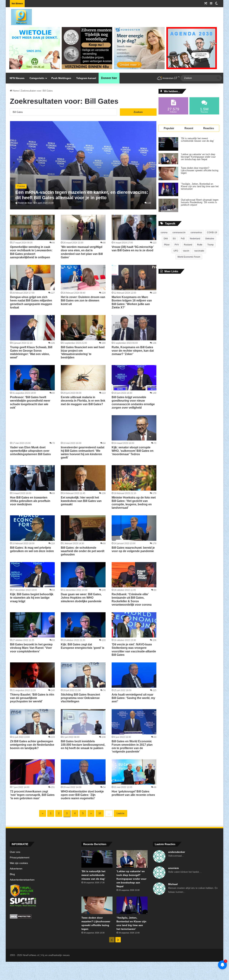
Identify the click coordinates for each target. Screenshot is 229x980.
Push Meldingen (61, 78)
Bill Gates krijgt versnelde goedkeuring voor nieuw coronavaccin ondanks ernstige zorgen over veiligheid (133, 402)
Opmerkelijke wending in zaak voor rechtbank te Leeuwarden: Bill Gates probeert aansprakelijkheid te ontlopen (31, 252)
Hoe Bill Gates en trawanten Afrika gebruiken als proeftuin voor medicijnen (30, 501)
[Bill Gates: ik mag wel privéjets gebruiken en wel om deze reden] (32, 528)
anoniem (173, 868)
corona (164, 232)
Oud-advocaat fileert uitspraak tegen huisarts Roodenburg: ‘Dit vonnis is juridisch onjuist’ (199, 202)
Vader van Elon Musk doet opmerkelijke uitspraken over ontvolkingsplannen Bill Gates (30, 451)
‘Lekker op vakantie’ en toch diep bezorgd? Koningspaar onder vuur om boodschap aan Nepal (198, 157)
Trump (210, 244)
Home (15, 90)
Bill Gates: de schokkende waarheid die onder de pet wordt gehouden (82, 551)
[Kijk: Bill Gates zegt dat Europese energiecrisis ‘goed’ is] (83, 625)
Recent (188, 128)
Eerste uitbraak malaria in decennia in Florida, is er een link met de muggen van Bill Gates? (83, 401)
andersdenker (176, 851)
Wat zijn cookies (19, 863)
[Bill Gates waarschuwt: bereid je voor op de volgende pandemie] (134, 528)
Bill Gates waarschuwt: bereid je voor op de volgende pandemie (133, 549)
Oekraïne (209, 238)
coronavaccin (179, 232)
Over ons (15, 852)
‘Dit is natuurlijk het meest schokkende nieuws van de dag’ (197, 139)
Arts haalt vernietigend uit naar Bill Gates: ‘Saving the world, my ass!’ (133, 698)
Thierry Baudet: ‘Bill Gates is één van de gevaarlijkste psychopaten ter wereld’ (32, 698)
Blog (12, 874)
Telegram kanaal (86, 78)
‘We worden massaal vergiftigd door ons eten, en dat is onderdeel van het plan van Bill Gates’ (82, 252)
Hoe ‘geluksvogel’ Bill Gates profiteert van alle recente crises (133, 793)
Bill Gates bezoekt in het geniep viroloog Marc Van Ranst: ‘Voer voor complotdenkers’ (31, 648)
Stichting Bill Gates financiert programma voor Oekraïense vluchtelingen (80, 698)
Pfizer (167, 244)
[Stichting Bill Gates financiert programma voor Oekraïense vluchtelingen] (83, 675)
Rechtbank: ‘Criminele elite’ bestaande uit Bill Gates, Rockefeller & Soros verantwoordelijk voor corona (132, 599)
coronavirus (196, 232)
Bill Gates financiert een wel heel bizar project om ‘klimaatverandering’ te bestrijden (82, 352)
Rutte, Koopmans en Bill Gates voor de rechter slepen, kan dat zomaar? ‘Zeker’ (133, 351)
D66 (166, 238)
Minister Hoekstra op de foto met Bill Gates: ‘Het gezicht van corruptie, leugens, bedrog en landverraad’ (134, 502)
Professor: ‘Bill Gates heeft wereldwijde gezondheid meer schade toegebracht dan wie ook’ (30, 402)
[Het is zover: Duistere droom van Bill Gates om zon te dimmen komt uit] (83, 277)
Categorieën (37, 78)
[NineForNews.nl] (19, 16)
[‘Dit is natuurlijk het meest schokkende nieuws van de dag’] (168, 144)
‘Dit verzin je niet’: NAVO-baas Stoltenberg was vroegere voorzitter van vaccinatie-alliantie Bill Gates (134, 649)
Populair (169, 128)
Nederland (195, 238)
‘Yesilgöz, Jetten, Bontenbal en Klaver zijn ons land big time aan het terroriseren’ (200, 186)
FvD (183, 238)
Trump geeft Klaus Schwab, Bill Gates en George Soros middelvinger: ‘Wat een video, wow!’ (31, 352)
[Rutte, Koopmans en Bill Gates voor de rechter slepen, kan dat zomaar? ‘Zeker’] (134, 327)
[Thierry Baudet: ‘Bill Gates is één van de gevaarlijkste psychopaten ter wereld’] (32, 675)
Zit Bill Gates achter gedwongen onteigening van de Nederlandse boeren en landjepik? (32, 745)
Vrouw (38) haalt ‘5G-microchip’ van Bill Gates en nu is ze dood (133, 248)
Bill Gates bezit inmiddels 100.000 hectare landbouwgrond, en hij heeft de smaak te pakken (83, 745)
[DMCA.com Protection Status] (43, 917)
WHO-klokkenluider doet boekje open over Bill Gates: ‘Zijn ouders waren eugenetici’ (82, 795)
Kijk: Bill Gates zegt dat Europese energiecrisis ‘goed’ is (82, 646)
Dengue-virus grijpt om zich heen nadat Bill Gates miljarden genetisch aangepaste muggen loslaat (31, 302)
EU (174, 238)
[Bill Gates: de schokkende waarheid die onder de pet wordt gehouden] (83, 528)
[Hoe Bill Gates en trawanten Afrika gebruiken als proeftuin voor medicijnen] (32, 477)
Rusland (188, 244)
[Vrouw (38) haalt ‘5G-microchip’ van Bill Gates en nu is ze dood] (134, 227)
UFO (176, 251)
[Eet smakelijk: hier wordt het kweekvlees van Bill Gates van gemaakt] (83, 477)
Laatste (120, 813)
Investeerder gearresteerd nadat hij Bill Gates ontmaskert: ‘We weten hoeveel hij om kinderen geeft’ (82, 452)
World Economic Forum (188, 257)
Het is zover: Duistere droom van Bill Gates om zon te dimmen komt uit (83, 300)
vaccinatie (199, 251)
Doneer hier (109, 78)
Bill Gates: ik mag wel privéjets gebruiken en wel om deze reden (32, 549)
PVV (177, 244)
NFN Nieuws (17, 78)
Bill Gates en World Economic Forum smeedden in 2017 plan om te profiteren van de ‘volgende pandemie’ (132, 746)
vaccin (186, 251)
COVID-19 (212, 232)
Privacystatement (19, 857)
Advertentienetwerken (22, 879)
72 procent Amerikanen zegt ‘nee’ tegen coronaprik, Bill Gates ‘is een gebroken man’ (32, 795)
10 (99, 813)
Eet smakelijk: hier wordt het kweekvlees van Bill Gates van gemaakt (81, 501)
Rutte (199, 244)
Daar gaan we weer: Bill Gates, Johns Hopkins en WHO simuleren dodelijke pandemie (81, 598)
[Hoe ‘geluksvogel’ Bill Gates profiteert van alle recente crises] (134, 772)
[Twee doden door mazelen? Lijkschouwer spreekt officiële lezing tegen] (168, 173)
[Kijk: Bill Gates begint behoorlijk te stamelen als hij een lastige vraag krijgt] (32, 574)
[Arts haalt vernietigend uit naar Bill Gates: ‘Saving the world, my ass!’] (134, 675)
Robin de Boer (25, 203)
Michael (173, 884)
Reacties (208, 128)
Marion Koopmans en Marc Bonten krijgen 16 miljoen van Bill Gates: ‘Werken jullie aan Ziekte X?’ (132, 302)
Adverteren (16, 868)
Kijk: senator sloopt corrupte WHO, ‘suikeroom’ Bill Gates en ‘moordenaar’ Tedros (133, 451)
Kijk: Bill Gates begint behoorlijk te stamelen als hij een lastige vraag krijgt (31, 598)
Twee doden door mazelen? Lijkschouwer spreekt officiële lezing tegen (199, 170)
